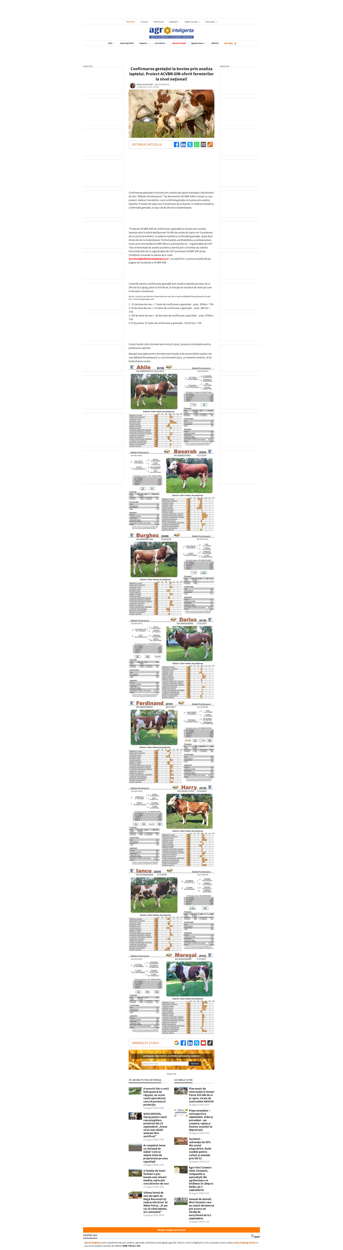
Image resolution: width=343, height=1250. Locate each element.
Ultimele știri (183, 1080)
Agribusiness (197, 43)
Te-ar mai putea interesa (145, 1080)
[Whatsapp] (196, 144)
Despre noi (90, 1235)
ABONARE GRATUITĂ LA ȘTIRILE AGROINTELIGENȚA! (171, 1056)
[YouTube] (203, 1043)
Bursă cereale (179, 43)
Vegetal (143, 43)
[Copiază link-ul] (210, 144)
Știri (110, 43)
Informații (210, 21)
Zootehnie (160, 43)
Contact (144, 21)
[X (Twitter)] (190, 144)
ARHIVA (215, 43)
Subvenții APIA (127, 43)
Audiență (173, 21)
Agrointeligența (92, 1242)
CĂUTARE (228, 43)
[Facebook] (176, 144)
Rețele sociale (191, 21)
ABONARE (130, 21)
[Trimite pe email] (203, 144)
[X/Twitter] (196, 1043)
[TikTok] (210, 1043)
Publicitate (158, 21)
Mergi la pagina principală (171, 1229)
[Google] (176, 1043)
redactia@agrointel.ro (246, 1242)
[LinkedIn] (183, 144)
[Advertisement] (171, 9)
